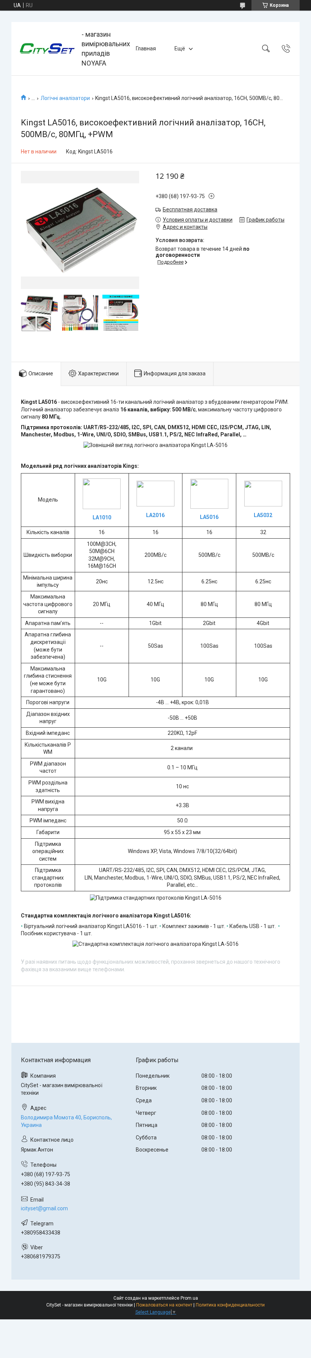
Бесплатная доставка (190, 209)
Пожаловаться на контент (164, 1305)
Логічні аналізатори (65, 98)
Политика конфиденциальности (230, 1305)
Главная (146, 48)
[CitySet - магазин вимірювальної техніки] (47, 48)
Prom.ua (189, 1298)
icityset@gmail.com (44, 1208)
